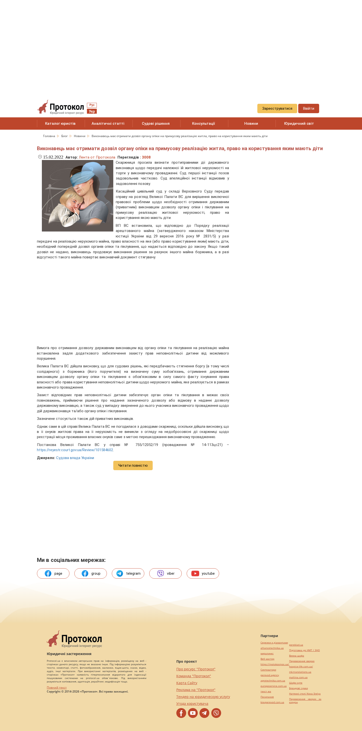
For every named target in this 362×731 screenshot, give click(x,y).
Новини (251, 123)
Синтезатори (268, 669)
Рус (92, 105)
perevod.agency (270, 675)
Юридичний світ (299, 123)
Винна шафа (296, 655)
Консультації (203, 123)
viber (171, 573)
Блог (64, 136)
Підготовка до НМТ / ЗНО (304, 650)
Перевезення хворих (301, 661)
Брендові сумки (298, 688)
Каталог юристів (60, 123)
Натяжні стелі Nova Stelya (305, 693)
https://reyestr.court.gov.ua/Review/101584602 (75, 450)
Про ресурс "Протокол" (195, 669)
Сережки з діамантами (274, 642)
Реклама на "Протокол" (195, 689)
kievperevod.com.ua (272, 702)
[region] (181, 44)
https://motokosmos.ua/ (275, 664)
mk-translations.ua (300, 672)
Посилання (267, 696)
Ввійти (308, 108)
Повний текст (57, 687)
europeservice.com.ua (274, 686)
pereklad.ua (296, 644)
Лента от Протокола (97, 157)
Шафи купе (295, 682)
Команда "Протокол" (193, 676)
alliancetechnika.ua (272, 648)
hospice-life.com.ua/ (301, 666)
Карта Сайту (186, 682)
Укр (92, 111)
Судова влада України (75, 458)
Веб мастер (267, 658)
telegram (133, 573)
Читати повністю (133, 465)
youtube (208, 573)
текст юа (266, 691)
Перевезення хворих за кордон (305, 700)
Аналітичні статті (108, 123)
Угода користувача (192, 703)
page (58, 573)
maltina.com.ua (298, 677)
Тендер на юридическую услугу (203, 696)
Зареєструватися (277, 108)
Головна (49, 136)
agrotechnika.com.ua (273, 680)
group (95, 573)
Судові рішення (156, 123)
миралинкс (267, 653)
